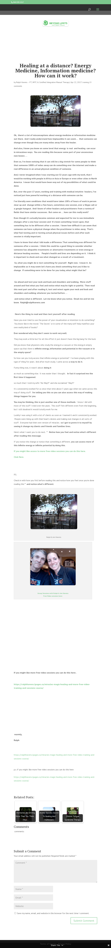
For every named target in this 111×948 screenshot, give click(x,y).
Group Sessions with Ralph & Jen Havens (52, 593)
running (86, 82)
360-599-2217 (18, 2)
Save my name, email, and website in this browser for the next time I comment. (53, 913)
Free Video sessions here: (53, 596)
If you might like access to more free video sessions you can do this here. (50, 451)
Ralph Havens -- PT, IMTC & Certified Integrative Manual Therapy (42, 82)
